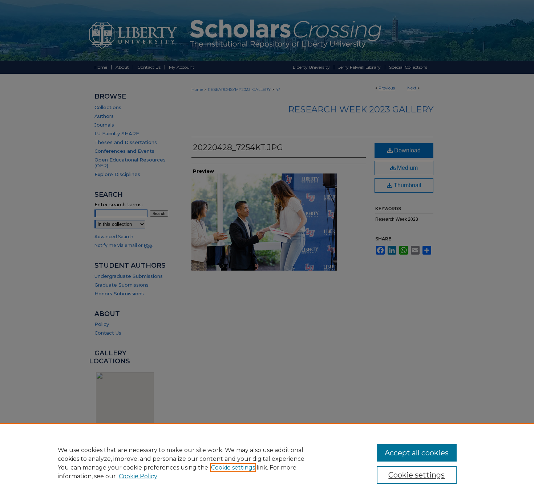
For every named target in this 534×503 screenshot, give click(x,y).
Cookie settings (233, 467)
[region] (267, 463)
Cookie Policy (138, 476)
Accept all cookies (417, 452)
